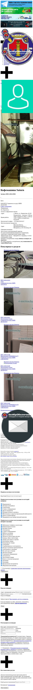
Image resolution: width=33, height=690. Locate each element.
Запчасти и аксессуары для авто (11, 536)
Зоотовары (5, 560)
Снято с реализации (6, 206)
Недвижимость (7, 504)
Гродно (11, 456)
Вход (2, 606)
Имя (17, 630)
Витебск (4, 456)
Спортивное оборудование (10, 554)
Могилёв (15, 456)
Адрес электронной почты (8, 592)
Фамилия (18, 628)
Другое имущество (8, 510)
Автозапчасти (6, 555)
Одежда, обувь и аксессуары (10, 538)
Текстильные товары (8, 557)
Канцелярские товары (9, 542)
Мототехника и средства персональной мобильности (17, 514)
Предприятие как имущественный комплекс (15, 517)
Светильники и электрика (10, 549)
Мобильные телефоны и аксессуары (12, 525)
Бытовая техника (7, 528)
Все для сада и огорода (9, 551)
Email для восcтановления (8, 682)
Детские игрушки (7, 552)
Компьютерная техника (9, 526)
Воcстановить (4, 687)
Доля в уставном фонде (9, 515)
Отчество (18, 631)
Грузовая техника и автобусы (11, 512)
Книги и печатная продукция (11, 559)
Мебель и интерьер (8, 533)
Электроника (6, 530)
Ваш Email (3, 496)
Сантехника (6, 544)
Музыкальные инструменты (10, 563)
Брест (2, 456)
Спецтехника (6, 507)
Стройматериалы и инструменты (12, 546)
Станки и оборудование (9, 509)
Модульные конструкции (9, 565)
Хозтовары (5, 562)
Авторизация (11, 685)
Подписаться (4, 571)
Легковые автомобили (9, 505)
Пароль (3, 594)
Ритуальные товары (8, 541)
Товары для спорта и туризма (11, 539)
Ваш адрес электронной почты (9, 627)
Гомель (8, 456)
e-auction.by (16, 451)
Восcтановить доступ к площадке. (19, 599)
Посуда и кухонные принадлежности (13, 547)
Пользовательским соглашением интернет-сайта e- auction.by (14, 648)
